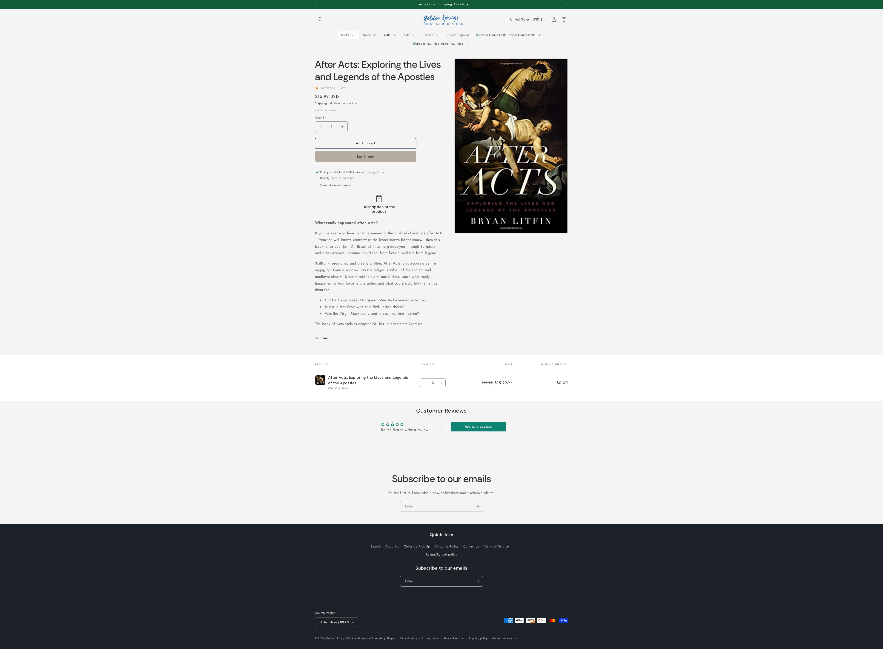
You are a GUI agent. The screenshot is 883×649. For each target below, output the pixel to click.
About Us (392, 546)
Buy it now (366, 156)
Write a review (478, 427)
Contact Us (471, 546)
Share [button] (324, 338)
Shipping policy (478, 638)
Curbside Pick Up (417, 546)
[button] (320, 19)
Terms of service (454, 638)
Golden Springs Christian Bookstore (348, 638)
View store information (337, 185)
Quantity (320, 117)
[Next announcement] (566, 4)
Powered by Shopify (383, 638)
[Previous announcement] (317, 4)
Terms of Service (496, 546)
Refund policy (408, 638)
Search (375, 546)
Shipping (321, 103)
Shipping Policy (447, 546)
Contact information (504, 638)
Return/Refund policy (441, 554)
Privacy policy (430, 638)
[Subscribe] (478, 506)
